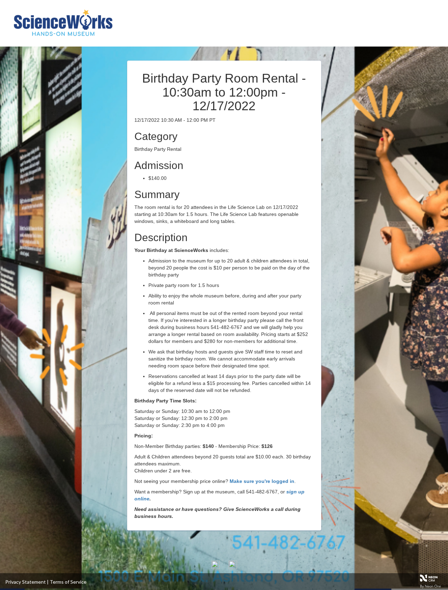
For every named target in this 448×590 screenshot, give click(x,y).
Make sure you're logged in (262, 481)
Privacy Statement (25, 582)
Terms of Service (68, 582)
